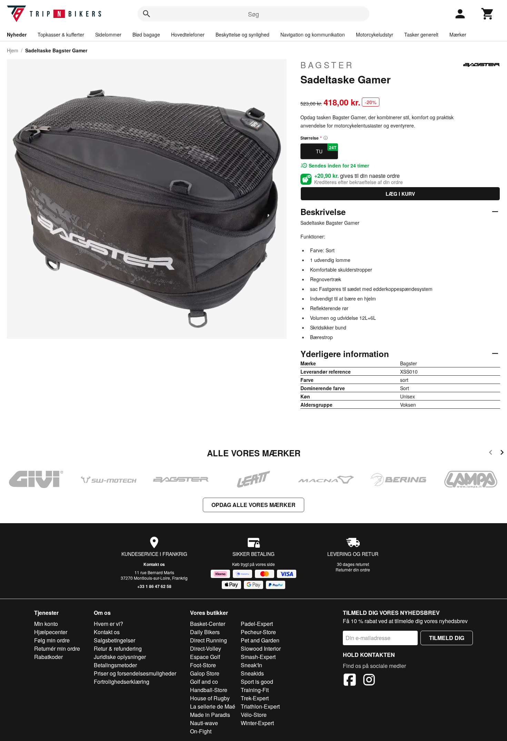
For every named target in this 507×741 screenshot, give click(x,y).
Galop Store (204, 673)
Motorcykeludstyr (374, 34)
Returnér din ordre (353, 569)
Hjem (12, 50)
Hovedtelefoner (188, 34)
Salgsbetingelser (114, 640)
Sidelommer (108, 34)
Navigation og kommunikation (312, 34)
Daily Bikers (205, 632)
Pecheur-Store (258, 632)
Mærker (457, 34)
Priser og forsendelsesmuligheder (135, 673)
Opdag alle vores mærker (253, 505)
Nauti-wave (204, 723)
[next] (502, 453)
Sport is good (257, 682)
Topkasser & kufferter (61, 34)
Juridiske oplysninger (120, 657)
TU (326, 149)
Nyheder (17, 34)
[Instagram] (369, 681)
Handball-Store (208, 690)
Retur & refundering (118, 648)
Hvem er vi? (108, 624)
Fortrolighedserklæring (121, 682)
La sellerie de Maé (212, 706)
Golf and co (204, 682)
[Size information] (325, 137)
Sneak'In (251, 665)
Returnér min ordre (57, 648)
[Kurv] (488, 14)
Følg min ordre (52, 640)
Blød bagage (146, 34)
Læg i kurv (400, 193)
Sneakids (252, 673)
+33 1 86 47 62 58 (154, 586)
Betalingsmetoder (115, 665)
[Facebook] (350, 681)
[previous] (491, 453)
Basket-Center (207, 624)
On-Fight (200, 731)
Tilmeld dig (446, 638)
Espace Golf (205, 657)
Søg (253, 13)
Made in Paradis (210, 715)
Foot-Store (203, 665)
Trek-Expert (255, 698)
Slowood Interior (261, 648)
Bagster (327, 64)
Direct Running (208, 640)
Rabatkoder (48, 657)
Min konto (46, 624)
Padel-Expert (257, 624)
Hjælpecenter (50, 632)
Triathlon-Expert (260, 706)
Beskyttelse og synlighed (242, 34)
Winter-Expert (257, 723)
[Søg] (146, 13)
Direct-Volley (205, 648)
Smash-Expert (258, 657)
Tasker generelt (421, 34)
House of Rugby (210, 698)
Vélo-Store (254, 715)
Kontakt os (154, 564)
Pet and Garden (260, 640)
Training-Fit (255, 690)
